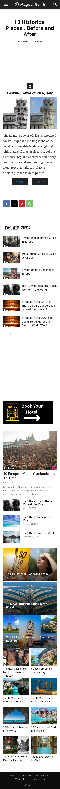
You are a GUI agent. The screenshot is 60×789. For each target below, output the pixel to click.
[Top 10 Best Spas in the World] (11, 537)
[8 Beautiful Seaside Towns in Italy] (44, 657)
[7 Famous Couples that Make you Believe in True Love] (16, 657)
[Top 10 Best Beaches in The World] (11, 521)
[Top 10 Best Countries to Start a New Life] (30, 631)
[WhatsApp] (29, 203)
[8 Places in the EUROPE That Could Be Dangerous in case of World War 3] (11, 305)
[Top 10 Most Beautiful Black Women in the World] (11, 289)
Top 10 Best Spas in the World (38, 533)
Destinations (10, 468)
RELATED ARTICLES (17, 221)
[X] (14, 203)
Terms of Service (23, 779)
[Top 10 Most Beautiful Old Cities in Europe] (16, 686)
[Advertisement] (30, 63)
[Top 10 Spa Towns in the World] (44, 745)
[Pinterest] (22, 203)
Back (21, 181)
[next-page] (11, 334)
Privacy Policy (41, 775)
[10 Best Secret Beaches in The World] (16, 716)
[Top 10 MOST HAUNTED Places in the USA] (16, 745)
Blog (6, 246)
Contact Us (39, 779)
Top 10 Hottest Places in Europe (27, 574)
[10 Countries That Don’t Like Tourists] (44, 716)
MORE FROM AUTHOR (17, 227)
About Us (14, 775)
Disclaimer (27, 775)
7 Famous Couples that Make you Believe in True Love (15, 672)
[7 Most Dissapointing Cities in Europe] (11, 241)
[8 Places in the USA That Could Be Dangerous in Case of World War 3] (11, 321)
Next (38, 181)
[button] (55, 4)
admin (24, 41)
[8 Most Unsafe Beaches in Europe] (11, 273)
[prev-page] (5, 334)
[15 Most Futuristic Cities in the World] (30, 598)
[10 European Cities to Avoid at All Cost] (11, 257)
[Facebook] (6, 203)
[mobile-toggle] (5, 4)
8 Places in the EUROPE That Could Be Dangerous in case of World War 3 (39, 305)
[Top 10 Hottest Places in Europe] (30, 564)
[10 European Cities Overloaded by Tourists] (30, 450)
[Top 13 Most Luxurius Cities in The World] (44, 686)
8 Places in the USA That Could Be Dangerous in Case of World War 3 (37, 321)
